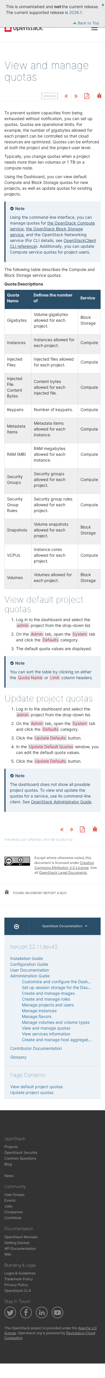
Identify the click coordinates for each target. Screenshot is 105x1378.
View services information (46, 1033)
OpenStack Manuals (21, 1237)
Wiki (7, 1254)
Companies (13, 1212)
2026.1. (76, 12)
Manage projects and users (48, 1004)
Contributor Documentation (36, 1048)
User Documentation (29, 970)
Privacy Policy (16, 1285)
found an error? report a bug (39, 893)
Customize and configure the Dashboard (60, 981)
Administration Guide (30, 975)
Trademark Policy (18, 1279)
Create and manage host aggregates (57, 1039)
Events (9, 1200)
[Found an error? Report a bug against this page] (99, 96)
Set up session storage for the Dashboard (61, 987)
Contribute (13, 1218)
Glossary (18, 1057)
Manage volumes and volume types (56, 1022)
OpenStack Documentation (62, 926)
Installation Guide (26, 958)
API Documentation (20, 1248)
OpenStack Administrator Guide (61, 801)
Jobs (8, 1206)
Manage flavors (36, 1016)
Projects (11, 1146)
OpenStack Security (20, 1152)
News (9, 1175)
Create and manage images (48, 993)
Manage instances (39, 1010)
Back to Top (88, 23)
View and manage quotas (46, 1028)
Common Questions (20, 1158)
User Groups (14, 1194)
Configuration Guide (29, 964)
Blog (8, 1164)
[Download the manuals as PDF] (86, 96)
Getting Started (16, 1242)
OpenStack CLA (17, 1290)
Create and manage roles (46, 999)
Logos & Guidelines (20, 1273)
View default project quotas (36, 1086)
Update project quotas (31, 1092)
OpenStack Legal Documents (63, 872)
